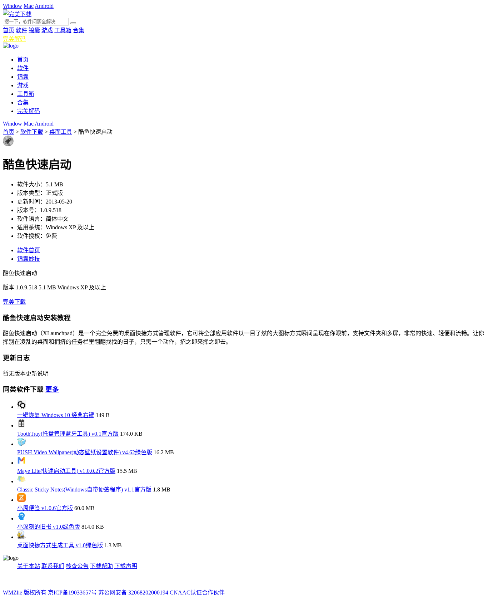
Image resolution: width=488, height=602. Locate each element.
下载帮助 (101, 566)
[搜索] (73, 23)
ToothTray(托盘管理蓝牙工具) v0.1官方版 (68, 434)
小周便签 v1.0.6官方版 (45, 508)
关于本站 (28, 566)
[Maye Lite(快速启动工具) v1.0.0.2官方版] (21, 463)
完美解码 (14, 39)
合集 (78, 30)
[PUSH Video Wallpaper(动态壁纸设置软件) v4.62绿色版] (21, 444)
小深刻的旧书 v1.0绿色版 (48, 527)
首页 (8, 30)
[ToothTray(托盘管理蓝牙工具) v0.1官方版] (21, 425)
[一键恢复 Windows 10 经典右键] (21, 407)
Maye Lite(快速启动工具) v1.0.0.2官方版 (66, 471)
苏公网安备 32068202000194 (133, 592)
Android (44, 6)
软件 (21, 30)
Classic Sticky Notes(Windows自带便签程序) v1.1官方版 (84, 489)
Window (12, 6)
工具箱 (62, 30)
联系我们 (52, 566)
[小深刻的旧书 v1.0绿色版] (21, 518)
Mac (29, 6)
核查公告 (77, 566)
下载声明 (125, 566)
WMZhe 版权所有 (24, 592)
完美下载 (14, 302)
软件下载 (31, 132)
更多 (52, 389)
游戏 (47, 30)
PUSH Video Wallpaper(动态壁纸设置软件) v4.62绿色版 (84, 452)
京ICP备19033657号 (72, 592)
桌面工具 (60, 132)
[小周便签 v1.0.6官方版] (21, 500)
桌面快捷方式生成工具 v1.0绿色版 (60, 545)
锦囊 (34, 30)
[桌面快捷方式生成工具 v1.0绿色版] (21, 537)
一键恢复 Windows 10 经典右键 (55, 415)
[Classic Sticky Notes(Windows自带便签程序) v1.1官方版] (21, 481)
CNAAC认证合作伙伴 (197, 592)
